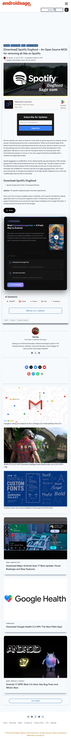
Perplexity (56, 301)
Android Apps (15, 45)
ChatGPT (12, 301)
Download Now (16, 284)
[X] (35, 716)
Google (21, 681)
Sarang (11, 58)
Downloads (10, 623)
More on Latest (35, 310)
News (23, 45)
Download (63, 105)
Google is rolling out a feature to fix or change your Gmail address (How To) (32, 423)
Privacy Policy (39, 723)
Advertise (12, 723)
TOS (47, 723)
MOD (6, 320)
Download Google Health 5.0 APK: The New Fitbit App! (34, 626)
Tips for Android (32, 45)
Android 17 (14, 681)
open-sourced (44, 169)
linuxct (6, 163)
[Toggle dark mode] (66, 9)
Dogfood (12, 161)
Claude (23, 301)
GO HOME (35, 701)
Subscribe (35, 128)
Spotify (13, 320)
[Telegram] (39, 716)
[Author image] (5, 58)
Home (5, 723)
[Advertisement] (35, 26)
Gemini (34, 301)
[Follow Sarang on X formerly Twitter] (35, 353)
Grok (45, 301)
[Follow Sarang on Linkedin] (39, 353)
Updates (6, 45)
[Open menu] (66, 3)
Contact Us (28, 723)
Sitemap (53, 723)
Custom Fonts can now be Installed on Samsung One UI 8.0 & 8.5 (28, 508)
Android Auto (15, 562)
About (20, 723)
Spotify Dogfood (23, 320)
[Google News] (28, 716)
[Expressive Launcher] (9, 104)
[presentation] (35, 538)
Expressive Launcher (23, 102)
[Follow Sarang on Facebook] (32, 353)
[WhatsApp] (42, 716)
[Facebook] (31, 716)
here (33, 204)
